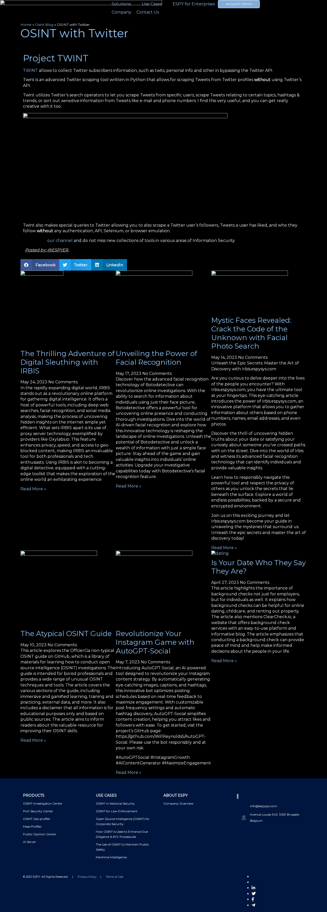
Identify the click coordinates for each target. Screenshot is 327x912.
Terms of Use (114, 876)
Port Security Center (38, 811)
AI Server (29, 842)
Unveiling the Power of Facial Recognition (156, 357)
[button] (39, 265)
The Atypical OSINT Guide (66, 633)
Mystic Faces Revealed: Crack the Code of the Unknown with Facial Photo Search (251, 333)
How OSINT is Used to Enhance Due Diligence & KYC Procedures (122, 834)
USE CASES (106, 795)
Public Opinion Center (39, 834)
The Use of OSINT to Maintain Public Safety (122, 846)
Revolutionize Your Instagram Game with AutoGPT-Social (155, 642)
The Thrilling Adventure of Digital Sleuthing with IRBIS (67, 362)
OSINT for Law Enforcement (116, 811)
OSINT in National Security (115, 803)
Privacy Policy (87, 876)
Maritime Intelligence (111, 857)
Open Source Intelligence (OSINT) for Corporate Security (122, 821)
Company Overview (179, 803)
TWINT (30, 70)
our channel (60, 240)
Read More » (33, 488)
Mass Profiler (32, 826)
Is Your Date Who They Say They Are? (258, 567)
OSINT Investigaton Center (42, 803)
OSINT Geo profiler (36, 819)
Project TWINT (55, 58)
